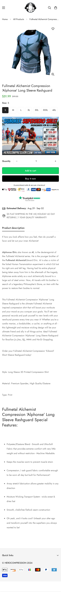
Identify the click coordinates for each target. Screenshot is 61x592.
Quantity (6, 161)
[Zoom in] (53, 74)
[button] (55, 7)
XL (29, 110)
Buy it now (30, 178)
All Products (18, 19)
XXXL (45, 110)
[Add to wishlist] (53, 29)
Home (5, 19)
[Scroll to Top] (56, 577)
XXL (36, 110)
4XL (54, 110)
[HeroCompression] (31, 8)
